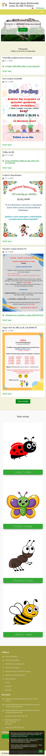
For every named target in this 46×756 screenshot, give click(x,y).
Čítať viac (22, 29)
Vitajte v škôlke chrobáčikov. (23, 24)
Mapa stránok (10, 679)
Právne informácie (12, 668)
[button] (32, 8)
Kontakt (8, 686)
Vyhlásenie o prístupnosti (14, 664)
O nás (7, 683)
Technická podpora (12, 660)
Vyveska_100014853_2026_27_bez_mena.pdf (22, 66)
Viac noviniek (23, 401)
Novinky (8, 690)
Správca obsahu (11, 656)
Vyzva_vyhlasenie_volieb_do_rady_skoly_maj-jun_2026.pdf (22, 162)
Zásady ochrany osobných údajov (18, 671)
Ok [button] (41, 751)
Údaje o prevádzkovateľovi (15, 675)
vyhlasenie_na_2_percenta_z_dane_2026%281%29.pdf (24, 315)
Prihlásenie (40, 8)
